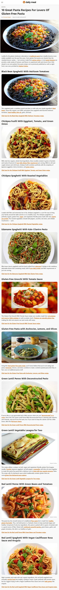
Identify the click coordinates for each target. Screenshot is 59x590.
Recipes (3, 7)
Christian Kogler (7, 17)
